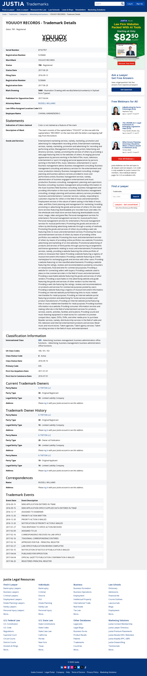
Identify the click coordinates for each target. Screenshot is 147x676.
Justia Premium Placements (120, 631)
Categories (24, 14)
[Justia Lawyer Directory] (85, 667)
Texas (41, 646)
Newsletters (80, 10)
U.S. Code (7, 627)
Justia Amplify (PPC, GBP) (119, 638)
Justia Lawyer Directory (119, 627)
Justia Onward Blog (117, 642)
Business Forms (80, 631)
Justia (4, 14)
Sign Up (140, 4)
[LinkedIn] (62, 667)
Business (78, 584)
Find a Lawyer (8, 10)
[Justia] (13, 4)
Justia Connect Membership (120, 624)
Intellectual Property (82, 599)
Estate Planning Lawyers (14, 603)
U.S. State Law (45, 620)
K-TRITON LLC (44, 388)
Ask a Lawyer (22, 10)
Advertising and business (39, 14)
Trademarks (13, 14)
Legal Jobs (78, 624)
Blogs (111, 606)
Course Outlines (115, 599)
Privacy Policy (92, 672)
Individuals (43, 584)
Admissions (113, 592)
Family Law (43, 606)
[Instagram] (72, 667)
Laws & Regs (67, 10)
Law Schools (54, 10)
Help (68, 672)
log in (46, 403)
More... (6, 614)
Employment (79, 595)
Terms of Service (78, 672)
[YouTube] (65, 667)
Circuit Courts (9, 638)
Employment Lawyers (12, 599)
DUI (40, 599)
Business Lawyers (11, 592)
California (42, 635)
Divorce (41, 595)
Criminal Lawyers (10, 595)
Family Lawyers (9, 606)
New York (42, 642)
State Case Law (44, 631)
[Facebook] (68, 667)
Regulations (8, 631)
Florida (41, 638)
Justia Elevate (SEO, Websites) (121, 635)
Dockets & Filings (10, 646)
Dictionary (113, 588)
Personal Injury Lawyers (13, 610)
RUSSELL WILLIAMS (46, 103)
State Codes (43, 627)
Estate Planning (45, 603)
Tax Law (77, 610)
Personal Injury (45, 610)
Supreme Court (10, 635)
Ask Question (126, 89)
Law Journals (114, 603)
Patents (77, 638)
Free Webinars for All (125, 101)
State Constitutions (46, 624)
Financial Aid (114, 595)
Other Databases (82, 620)
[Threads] (75, 667)
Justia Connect (37, 672)
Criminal (42, 592)
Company (60, 672)
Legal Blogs (79, 627)
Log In (130, 4)
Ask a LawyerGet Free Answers (122, 76)
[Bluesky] (78, 667)
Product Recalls (80, 635)
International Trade (82, 603)
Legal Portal (50, 672)
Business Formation (82, 588)
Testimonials (114, 646)
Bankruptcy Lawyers (12, 588)
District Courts (9, 642)
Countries (78, 646)
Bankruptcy (43, 588)
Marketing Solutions (96, 10)
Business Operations (83, 592)
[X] (82, 667)
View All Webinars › (126, 159)
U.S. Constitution (10, 624)
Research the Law (38, 10)
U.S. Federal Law (11, 620)
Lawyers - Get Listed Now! (126, 204)
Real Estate (78, 606)
